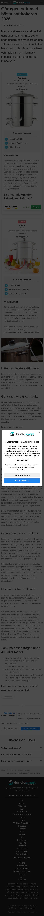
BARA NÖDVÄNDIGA (22, 475)
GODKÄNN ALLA (22, 481)
